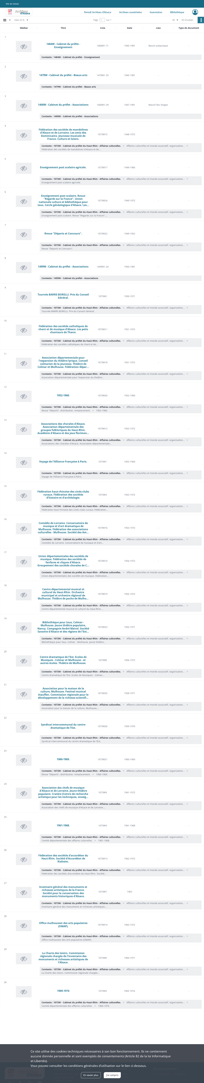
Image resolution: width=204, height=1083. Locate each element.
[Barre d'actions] (201, 20)
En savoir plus (90, 1075)
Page (95, 19)
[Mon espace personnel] (195, 12)
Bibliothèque (177, 12)
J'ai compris (112, 1075)
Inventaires (156, 12)
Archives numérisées (130, 12)
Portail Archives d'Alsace (97, 12)
